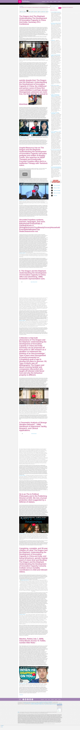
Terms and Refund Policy (48, 723)
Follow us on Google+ (57, 190)
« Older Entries (21, 694)
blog (47, 1)
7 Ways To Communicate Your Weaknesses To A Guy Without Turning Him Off (55, 95)
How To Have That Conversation (55, 149)
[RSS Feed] (52, 195)
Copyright (26, 723)
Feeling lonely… (53, 40)
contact (59, 1)
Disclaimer (53, 723)
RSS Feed (55, 195)
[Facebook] (52, 185)
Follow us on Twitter (57, 187)
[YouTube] (52, 193)
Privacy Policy (43, 723)
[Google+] (52, 190)
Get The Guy (21, 6)
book (49, 699)
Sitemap (2, 725)
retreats (55, 1)
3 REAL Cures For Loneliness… (55, 85)
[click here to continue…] (22, 58)
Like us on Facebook (57, 185)
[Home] (20, 699)
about (56, 699)
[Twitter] (52, 188)
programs (43, 1)
